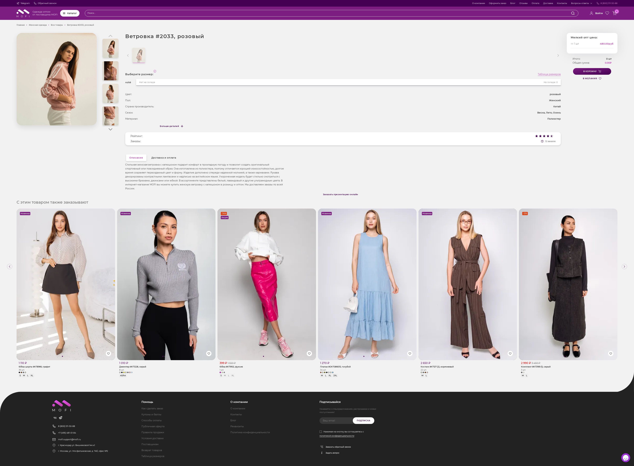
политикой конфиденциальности (336, 436)
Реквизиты (237, 426)
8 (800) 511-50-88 (609, 3)
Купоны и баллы (151, 414)
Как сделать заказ (152, 408)
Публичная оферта (152, 426)
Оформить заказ (497, 3)
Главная (21, 25)
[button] (110, 129)
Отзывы (523, 3)
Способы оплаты (151, 420)
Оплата (535, 3)
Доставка (548, 3)
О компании (478, 3)
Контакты (562, 3)
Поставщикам (149, 444)
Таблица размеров (549, 74)
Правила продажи (152, 432)
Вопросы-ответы (580, 3)
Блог (512, 3)
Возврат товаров (151, 450)
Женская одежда (38, 25)
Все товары (57, 25)
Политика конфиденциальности (250, 432)
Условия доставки (152, 438)
